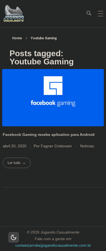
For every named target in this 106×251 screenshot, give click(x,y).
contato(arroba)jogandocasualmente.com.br (53, 245)
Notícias (87, 146)
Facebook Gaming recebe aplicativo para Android (49, 134)
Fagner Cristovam (57, 146)
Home (17, 38)
